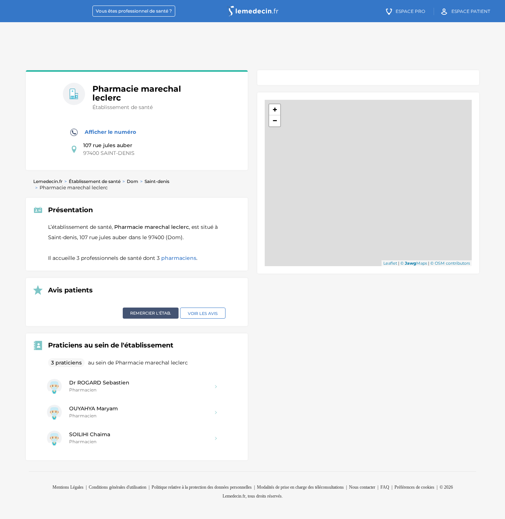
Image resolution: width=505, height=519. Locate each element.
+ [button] (274, 110)
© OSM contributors (450, 263)
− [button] (274, 121)
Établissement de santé (95, 181)
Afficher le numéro (109, 132)
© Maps (413, 263)
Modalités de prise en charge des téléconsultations (300, 487)
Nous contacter (362, 487)
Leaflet (390, 263)
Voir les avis (203, 313)
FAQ (384, 487)
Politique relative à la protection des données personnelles (202, 487)
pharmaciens (178, 258)
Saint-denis (157, 181)
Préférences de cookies (414, 487)
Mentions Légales (68, 487)
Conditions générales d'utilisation (117, 487)
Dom (132, 181)
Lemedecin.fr (47, 181)
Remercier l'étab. (150, 313)
